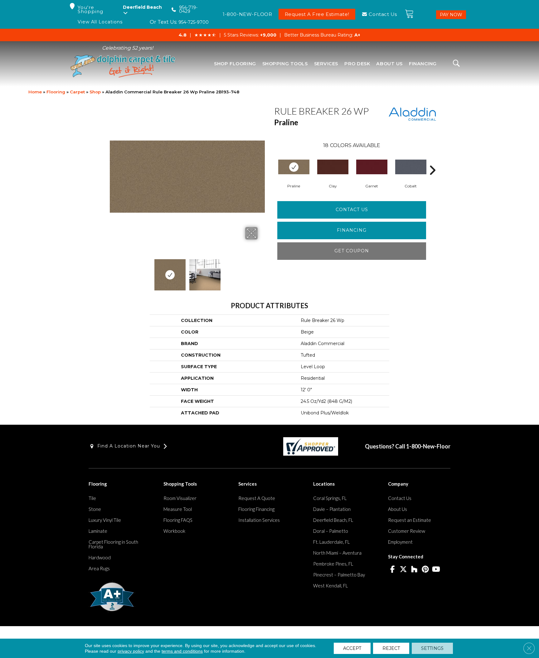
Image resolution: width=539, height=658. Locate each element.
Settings (432, 648)
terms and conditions (182, 651)
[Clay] (333, 167)
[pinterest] (425, 570)
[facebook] (392, 570)
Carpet (77, 91)
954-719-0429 (188, 9)
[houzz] (414, 570)
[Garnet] (372, 167)
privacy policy (131, 651)
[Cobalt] (411, 167)
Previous (113, 272)
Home (35, 91)
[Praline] (294, 167)
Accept (352, 648)
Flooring (55, 91)
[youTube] (436, 570)
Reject (391, 648)
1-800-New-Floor (428, 446)
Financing (352, 230)
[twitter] (403, 570)
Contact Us (352, 209)
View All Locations (100, 22)
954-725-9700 (193, 22)
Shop (95, 91)
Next (262, 272)
